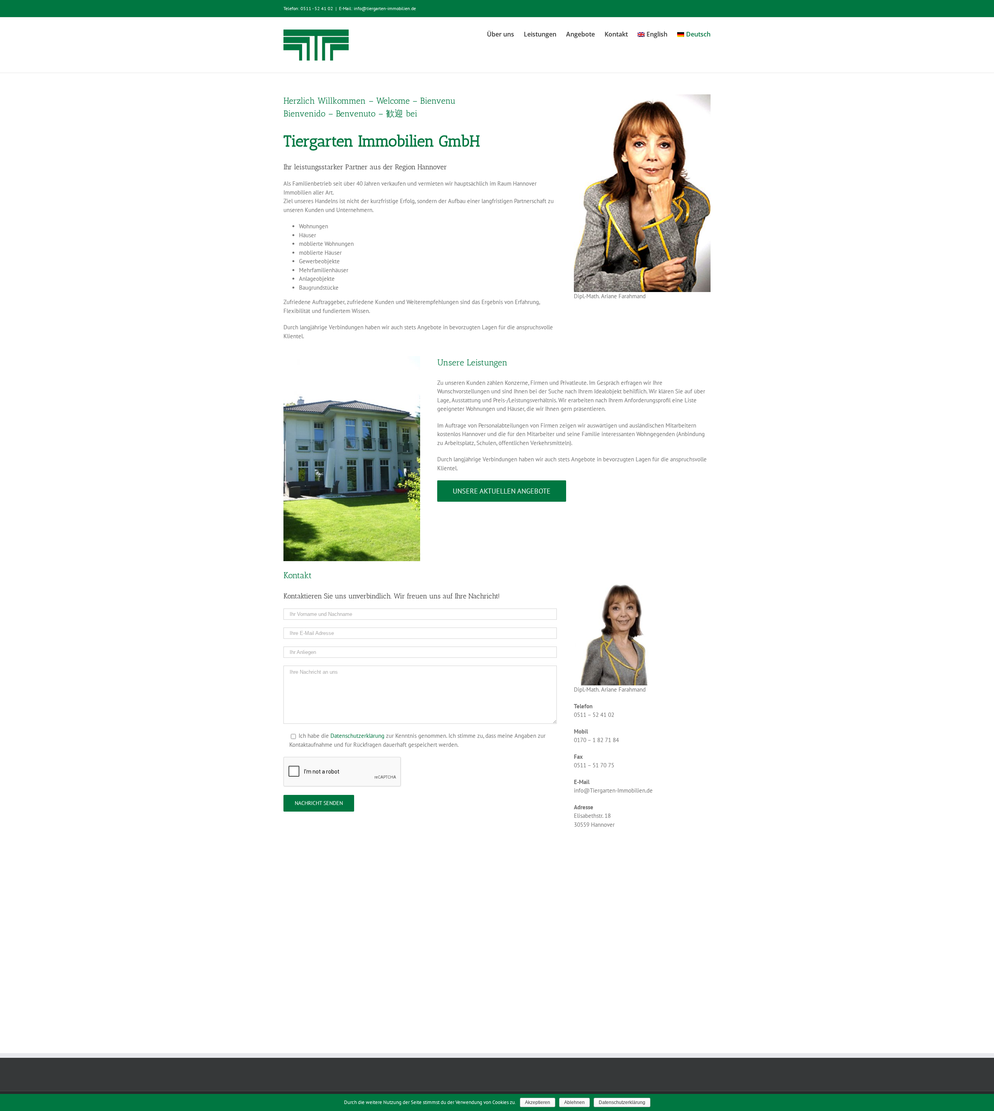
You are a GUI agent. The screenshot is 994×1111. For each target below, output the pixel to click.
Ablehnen (574, 1102)
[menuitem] (505, 33)
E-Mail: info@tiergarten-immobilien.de (377, 8)
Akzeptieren (537, 1102)
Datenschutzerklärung (357, 735)
